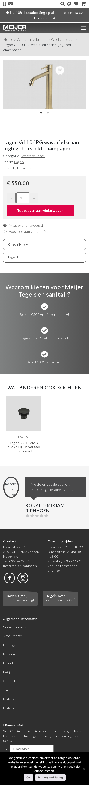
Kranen (42, 39)
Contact (9, 681)
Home (8, 39)
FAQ (6, 672)
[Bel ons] (5, 4)
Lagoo (19, 162)
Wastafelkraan (63, 39)
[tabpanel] (23, 428)
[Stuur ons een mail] (10, 4)
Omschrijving (18, 244)
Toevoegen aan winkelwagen (40, 210)
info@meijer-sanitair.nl (20, 566)
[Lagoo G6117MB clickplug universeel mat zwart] (23, 413)
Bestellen (10, 663)
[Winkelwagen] (83, 4)
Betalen (9, 654)
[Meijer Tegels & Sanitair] (14, 27)
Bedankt (9, 699)
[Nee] (83, 769)
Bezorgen (10, 645)
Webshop (25, 39)
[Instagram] (22, 577)
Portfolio (9, 690)
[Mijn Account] (69, 4)
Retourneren (13, 636)
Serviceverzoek (15, 627)
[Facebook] (9, 577)
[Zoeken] (62, 4)
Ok (28, 777)
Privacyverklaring (50, 777)
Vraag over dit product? (25, 225)
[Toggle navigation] (83, 28)
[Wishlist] (76, 4)
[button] (25, 231)
